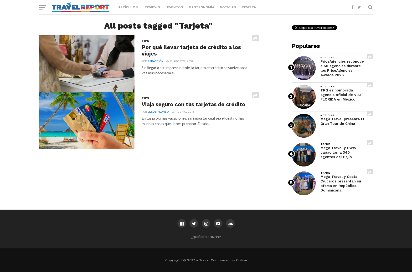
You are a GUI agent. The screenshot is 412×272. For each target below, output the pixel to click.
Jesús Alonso (158, 111)
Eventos (175, 7)
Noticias (228, 7)
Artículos (128, 7)
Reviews (152, 7)
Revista (249, 7)
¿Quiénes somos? (206, 237)
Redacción (155, 61)
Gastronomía (201, 7)
